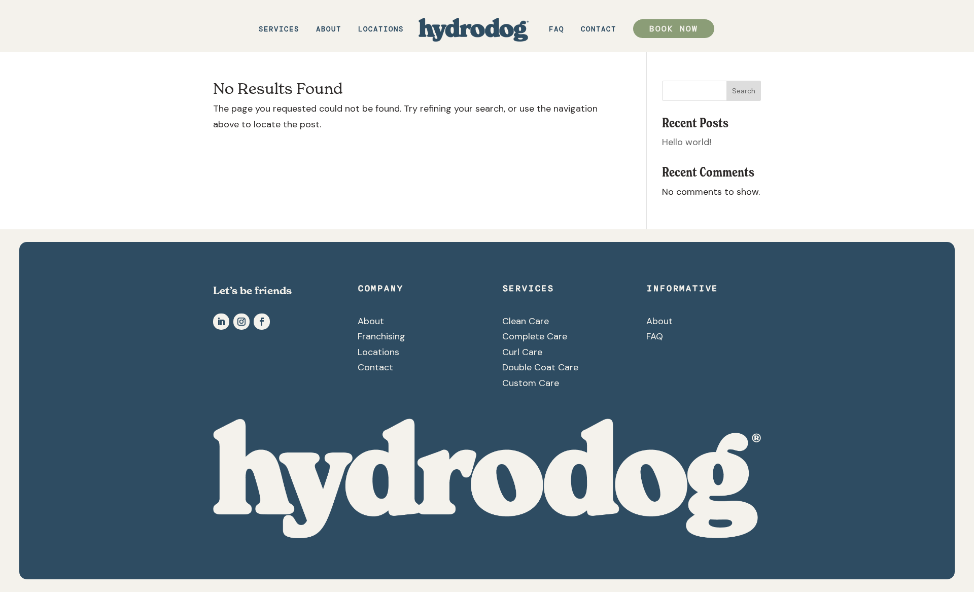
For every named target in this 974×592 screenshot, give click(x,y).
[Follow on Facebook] (262, 322)
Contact (598, 29)
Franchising (381, 336)
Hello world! (686, 142)
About (328, 29)
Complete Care (534, 336)
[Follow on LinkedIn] (221, 322)
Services (279, 29)
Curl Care (522, 352)
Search (743, 90)
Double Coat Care (540, 367)
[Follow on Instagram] (241, 322)
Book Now (673, 28)
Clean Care (525, 321)
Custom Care (530, 383)
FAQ (556, 29)
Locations (381, 29)
